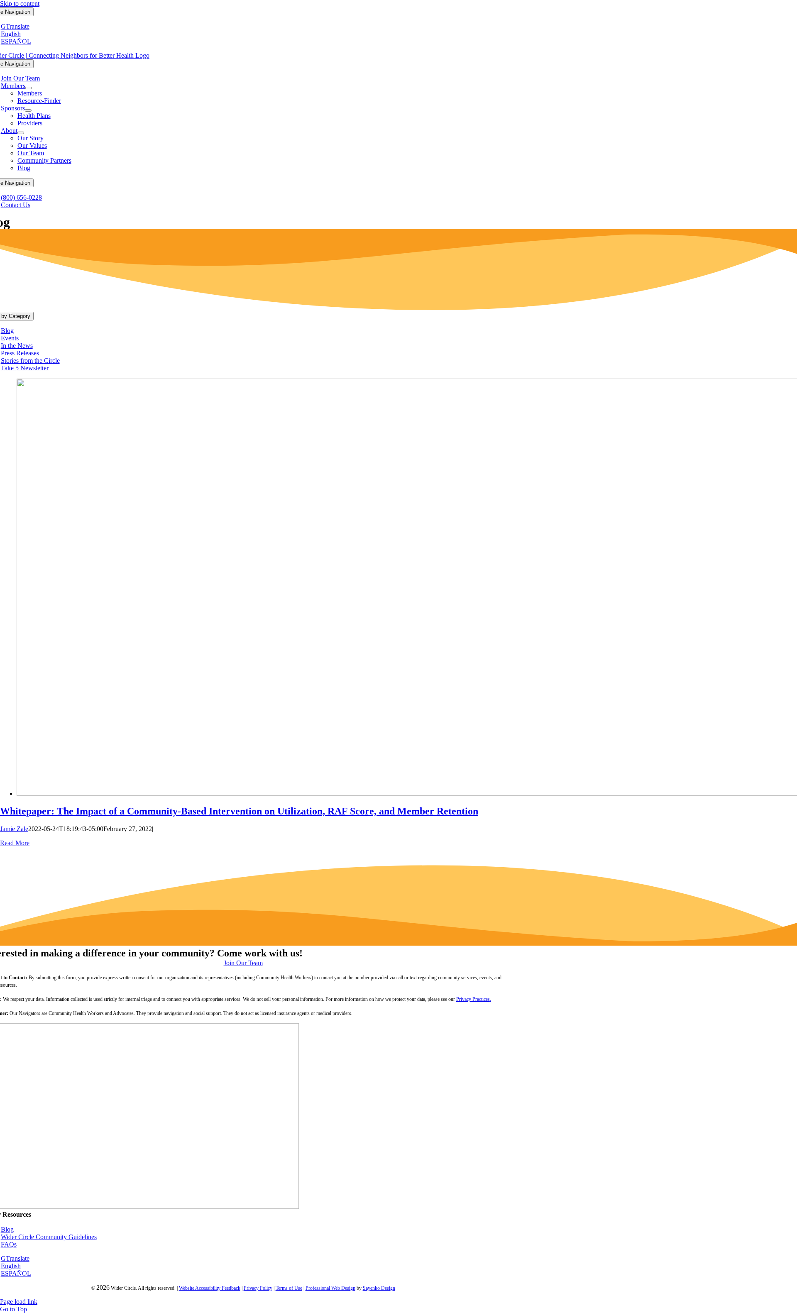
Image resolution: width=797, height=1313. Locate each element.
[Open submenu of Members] (28, 88)
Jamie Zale (14, 828)
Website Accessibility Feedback (209, 1288)
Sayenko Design (379, 1288)
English (11, 33)
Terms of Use (289, 1288)
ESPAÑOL (16, 41)
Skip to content (19, 3)
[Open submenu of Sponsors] (28, 110)
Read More (14, 842)
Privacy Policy (258, 1288)
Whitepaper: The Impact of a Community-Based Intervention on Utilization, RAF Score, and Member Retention (239, 811)
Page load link (18, 1301)
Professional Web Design (330, 1288)
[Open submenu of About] (20, 133)
